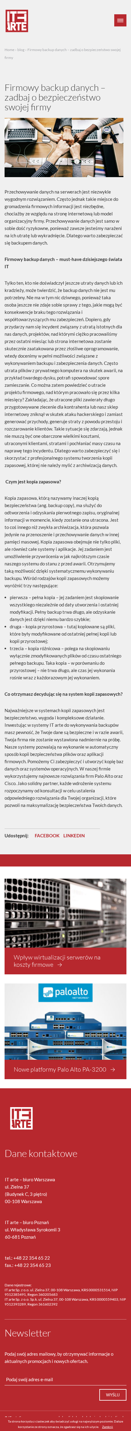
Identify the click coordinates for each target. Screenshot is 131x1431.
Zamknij (107, 1427)
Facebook (47, 835)
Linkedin (74, 835)
